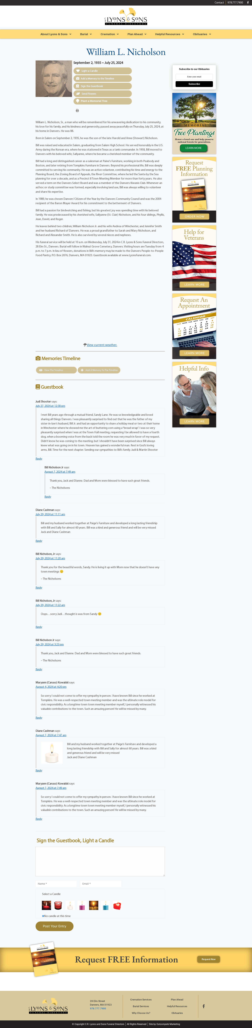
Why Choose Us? (141, 1013)
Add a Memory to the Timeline (97, 78)
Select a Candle (51, 894)
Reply (39, 458)
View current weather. (102, 345)
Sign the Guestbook (91, 86)
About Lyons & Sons (54, 34)
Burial (84, 34)
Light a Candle (89, 70)
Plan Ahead (135, 34)
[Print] (77, 110)
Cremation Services (141, 999)
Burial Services (141, 1006)
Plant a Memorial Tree (94, 101)
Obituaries (177, 1013)
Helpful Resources (167, 34)
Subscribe (194, 84)
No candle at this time (57, 916)
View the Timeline (53, 370)
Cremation (108, 34)
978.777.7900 (98, 1008)
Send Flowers (88, 93)
